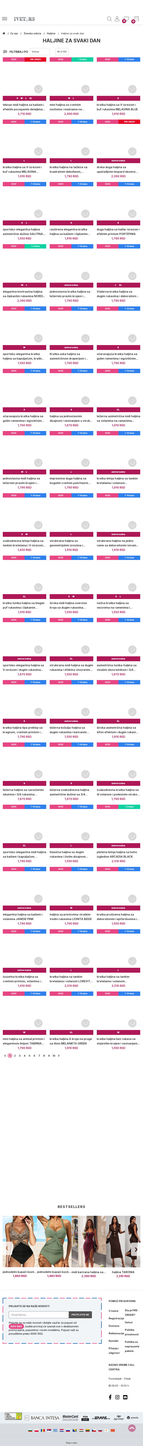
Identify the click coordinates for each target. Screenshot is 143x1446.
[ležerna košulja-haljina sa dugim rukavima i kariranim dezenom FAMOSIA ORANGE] (71, 701)
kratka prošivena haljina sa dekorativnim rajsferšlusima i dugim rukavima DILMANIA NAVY (117, 917)
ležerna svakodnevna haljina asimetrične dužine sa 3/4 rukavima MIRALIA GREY (69, 792)
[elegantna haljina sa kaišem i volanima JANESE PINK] (24, 888)
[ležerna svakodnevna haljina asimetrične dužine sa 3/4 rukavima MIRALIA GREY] (71, 764)
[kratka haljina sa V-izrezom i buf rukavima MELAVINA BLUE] (118, 79)
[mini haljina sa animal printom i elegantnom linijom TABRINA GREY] (24, 1013)
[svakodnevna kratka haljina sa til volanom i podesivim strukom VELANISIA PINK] (118, 764)
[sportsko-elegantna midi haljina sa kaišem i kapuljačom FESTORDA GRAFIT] (24, 826)
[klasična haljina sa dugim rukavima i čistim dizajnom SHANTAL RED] (71, 826)
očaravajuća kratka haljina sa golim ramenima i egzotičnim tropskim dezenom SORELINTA (117, 356)
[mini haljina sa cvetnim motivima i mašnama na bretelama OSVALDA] (71, 79)
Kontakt (113, 1340)
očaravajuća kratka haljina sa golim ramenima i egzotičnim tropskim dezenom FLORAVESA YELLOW (24, 418)
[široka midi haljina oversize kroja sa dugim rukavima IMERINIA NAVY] (71, 577)
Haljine (51, 33)
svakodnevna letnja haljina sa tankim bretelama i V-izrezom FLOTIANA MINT (23, 543)
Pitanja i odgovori (114, 1350)
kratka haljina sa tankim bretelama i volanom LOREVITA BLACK (71, 979)
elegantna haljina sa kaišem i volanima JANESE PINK (22, 917)
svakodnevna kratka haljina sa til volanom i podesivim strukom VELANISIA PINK (118, 792)
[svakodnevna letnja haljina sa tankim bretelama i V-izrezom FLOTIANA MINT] (24, 515)
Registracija (115, 1318)
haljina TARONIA (123, 1272)
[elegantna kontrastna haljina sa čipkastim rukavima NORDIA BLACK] (24, 266)
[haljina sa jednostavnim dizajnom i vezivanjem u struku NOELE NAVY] (71, 390)
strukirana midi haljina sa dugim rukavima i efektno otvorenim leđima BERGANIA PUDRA (71, 667)
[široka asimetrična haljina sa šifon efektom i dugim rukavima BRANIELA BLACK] (118, 701)
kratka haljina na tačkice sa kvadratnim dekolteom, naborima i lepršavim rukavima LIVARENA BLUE (71, 169)
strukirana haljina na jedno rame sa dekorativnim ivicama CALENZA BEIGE (117, 543)
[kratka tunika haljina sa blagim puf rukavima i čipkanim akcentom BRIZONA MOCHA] (24, 577)
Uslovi (129, 1322)
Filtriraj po (19, 52)
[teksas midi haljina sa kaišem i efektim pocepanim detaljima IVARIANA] (24, 79)
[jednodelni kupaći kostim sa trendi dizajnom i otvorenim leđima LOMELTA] (54, 1242)
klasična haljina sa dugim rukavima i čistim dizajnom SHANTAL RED (68, 854)
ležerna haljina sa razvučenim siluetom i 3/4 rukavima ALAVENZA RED (23, 792)
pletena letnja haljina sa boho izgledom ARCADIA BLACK (117, 854)
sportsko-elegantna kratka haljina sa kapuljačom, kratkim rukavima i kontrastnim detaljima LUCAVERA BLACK (23, 356)
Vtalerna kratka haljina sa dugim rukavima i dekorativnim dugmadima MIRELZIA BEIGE (118, 294)
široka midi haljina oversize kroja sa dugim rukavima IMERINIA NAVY (68, 605)
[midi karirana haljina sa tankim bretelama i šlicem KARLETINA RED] (89, 1242)
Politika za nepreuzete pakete (132, 1346)
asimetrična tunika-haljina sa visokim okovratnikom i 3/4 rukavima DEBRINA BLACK (117, 667)
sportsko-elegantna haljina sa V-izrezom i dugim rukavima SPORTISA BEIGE (23, 667)
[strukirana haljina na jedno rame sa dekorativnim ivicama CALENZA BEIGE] (118, 515)
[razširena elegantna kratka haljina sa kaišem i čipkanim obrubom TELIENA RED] (71, 203)
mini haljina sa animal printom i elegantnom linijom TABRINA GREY (24, 1041)
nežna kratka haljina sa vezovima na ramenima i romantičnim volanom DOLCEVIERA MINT (113, 605)
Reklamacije (115, 1333)
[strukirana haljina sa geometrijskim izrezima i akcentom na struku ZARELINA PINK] (71, 515)
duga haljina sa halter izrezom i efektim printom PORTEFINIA (118, 232)
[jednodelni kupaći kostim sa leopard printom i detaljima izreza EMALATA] (20, 1242)
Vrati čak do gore (132, 1428)
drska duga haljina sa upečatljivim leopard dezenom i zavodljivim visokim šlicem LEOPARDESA (118, 169)
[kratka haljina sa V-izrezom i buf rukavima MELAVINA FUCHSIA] (24, 141)
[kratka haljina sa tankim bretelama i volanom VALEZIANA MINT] (118, 951)
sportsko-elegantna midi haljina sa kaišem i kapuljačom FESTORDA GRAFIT (24, 854)
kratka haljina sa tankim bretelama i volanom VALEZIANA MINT (113, 979)
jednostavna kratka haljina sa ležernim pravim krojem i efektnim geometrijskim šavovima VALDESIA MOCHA (70, 294)
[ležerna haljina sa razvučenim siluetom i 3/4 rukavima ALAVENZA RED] (24, 764)
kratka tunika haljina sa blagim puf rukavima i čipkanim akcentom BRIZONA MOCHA (23, 605)
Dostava (114, 1325)
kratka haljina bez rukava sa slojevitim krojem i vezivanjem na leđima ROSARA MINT (117, 1041)
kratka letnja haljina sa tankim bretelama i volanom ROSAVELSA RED (117, 481)
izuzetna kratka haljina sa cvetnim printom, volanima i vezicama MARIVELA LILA (21, 979)
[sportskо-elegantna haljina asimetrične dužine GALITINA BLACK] (24, 203)
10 (53, 1055)
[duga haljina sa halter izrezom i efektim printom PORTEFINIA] (118, 203)
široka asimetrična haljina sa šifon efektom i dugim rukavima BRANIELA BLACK (118, 730)
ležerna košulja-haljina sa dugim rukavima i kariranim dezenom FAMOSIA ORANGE (69, 730)
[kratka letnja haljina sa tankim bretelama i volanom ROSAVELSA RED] (118, 452)
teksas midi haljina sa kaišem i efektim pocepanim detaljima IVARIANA (23, 107)
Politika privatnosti (132, 1332)
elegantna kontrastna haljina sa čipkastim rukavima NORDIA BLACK (24, 294)
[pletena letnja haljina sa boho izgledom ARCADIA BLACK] (118, 826)
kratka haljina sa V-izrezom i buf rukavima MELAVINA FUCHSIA (22, 169)
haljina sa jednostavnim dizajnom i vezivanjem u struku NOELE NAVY (71, 418)
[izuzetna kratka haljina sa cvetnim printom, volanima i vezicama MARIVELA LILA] (24, 951)
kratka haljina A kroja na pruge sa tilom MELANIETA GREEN (71, 1041)
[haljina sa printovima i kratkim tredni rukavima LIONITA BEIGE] (71, 888)
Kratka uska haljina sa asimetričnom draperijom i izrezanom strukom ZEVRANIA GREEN (70, 356)
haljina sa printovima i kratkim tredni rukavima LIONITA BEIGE (71, 917)
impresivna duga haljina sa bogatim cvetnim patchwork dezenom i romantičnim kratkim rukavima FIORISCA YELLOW (71, 481)
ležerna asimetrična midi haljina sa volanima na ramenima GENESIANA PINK (118, 418)
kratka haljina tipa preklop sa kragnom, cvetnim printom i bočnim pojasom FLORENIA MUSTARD (23, 730)
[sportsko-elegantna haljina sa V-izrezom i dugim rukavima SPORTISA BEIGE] (24, 639)
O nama (113, 1310)
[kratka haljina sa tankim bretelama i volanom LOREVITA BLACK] (71, 951)
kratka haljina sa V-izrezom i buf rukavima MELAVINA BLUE (117, 107)
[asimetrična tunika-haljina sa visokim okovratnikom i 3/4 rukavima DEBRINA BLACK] (118, 639)
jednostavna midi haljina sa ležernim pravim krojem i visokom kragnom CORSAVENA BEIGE (24, 481)
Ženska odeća (33, 33)
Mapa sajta (71, 1442)
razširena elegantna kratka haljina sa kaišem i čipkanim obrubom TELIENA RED (69, 232)
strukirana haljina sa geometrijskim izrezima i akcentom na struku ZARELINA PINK (71, 543)
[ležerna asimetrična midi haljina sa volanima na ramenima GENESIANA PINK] (118, 390)
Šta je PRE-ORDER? (132, 1312)
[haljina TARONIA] (123, 1242)
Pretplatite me (80, 1315)
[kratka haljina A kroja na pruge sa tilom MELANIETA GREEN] (71, 1013)
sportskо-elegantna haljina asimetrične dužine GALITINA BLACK (23, 232)
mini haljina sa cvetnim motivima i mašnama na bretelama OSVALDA (66, 107)
